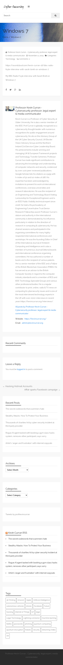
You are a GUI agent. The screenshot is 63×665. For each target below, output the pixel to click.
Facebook (38, 606)
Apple (28, 600)
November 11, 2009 (36, 56)
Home (5, 37)
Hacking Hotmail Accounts (17, 386)
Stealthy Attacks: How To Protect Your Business (27, 416)
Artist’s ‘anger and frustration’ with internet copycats (29, 443)
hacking (9, 612)
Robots (28, 630)
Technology (10, 59)
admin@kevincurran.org (32, 323)
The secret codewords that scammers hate (25, 409)
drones (29, 606)
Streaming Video (48, 630)
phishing (28, 624)
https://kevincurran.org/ (35, 319)
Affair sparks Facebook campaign (42, 389)
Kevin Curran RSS (17, 532)
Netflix (9, 624)
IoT (33, 612)
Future (46, 606)
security (36, 630)
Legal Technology (13, 618)
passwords (18, 624)
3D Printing (10, 600)
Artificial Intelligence (41, 600)
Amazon (20, 600)
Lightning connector (31, 618)
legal (38, 612)
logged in (21, 369)
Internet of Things (22, 612)
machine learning (49, 618)
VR (7, 636)
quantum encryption (14, 630)
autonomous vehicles (15, 606)
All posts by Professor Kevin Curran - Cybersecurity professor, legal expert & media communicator (35, 310)
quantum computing (42, 624)
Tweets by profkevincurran (18, 514)
